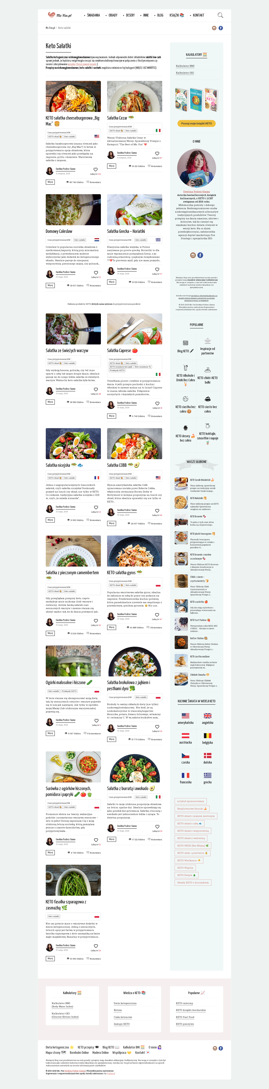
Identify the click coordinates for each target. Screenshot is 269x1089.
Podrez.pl (111, 1073)
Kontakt (198, 15)
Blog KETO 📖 (111, 1047)
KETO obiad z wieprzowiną (193, 830)
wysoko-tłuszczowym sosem (82, 64)
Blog (160, 15)
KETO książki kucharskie (191, 1010)
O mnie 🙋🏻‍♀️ (155, 1047)
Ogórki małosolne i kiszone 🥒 (69, 682)
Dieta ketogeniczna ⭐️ (60, 1047)
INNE (146, 15)
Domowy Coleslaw (59, 231)
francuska (185, 782)
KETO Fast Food (185, 1017)
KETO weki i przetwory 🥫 (192, 852)
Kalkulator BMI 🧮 (134, 1047)
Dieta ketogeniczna (125, 1003)
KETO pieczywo (185, 1023)
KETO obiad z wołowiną (191, 838)
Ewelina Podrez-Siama (65, 169)
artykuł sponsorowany (190, 801)
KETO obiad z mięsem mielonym (196, 815)
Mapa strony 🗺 (56, 1053)
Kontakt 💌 (142, 1053)
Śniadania (93, 15)
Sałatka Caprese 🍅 (122, 350)
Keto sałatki (69, 136)
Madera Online (100, 1053)
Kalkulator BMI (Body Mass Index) (62, 1005)
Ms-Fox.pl (50, 27)
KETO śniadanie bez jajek (121, 366)
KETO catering (184, 1003)
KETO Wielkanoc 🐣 (189, 860)
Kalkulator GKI (185, 72)
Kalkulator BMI (185, 65)
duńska (207, 762)
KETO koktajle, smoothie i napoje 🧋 (207, 438)
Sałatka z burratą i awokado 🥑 (131, 788)
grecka (208, 782)
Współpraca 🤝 (122, 1053)
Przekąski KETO (117, 370)
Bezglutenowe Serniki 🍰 (192, 808)
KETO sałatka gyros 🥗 (125, 572)
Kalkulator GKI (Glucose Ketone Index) (65, 1015)
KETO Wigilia (185, 867)
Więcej (50, 182)
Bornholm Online (79, 1053)
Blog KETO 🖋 (185, 351)
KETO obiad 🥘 (55, 136)
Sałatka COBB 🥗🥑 (123, 465)
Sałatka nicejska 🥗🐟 (64, 465)
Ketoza (118, 1010)
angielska (207, 723)
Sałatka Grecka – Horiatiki (126, 231)
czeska (186, 762)
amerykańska (185, 723)
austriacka (185, 742)
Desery (130, 15)
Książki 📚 (177, 15)
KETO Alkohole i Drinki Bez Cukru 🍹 (185, 380)
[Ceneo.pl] (104, 299)
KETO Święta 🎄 (186, 875)
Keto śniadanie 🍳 (143, 366)
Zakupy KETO (122, 1023)
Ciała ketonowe (123, 1017)
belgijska (207, 743)
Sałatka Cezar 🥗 (120, 118)
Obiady (113, 15)
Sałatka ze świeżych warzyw (67, 350)
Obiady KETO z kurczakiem (193, 882)
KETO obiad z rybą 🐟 (189, 823)
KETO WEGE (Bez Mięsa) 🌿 (193, 845)
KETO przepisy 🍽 (88, 1047)
